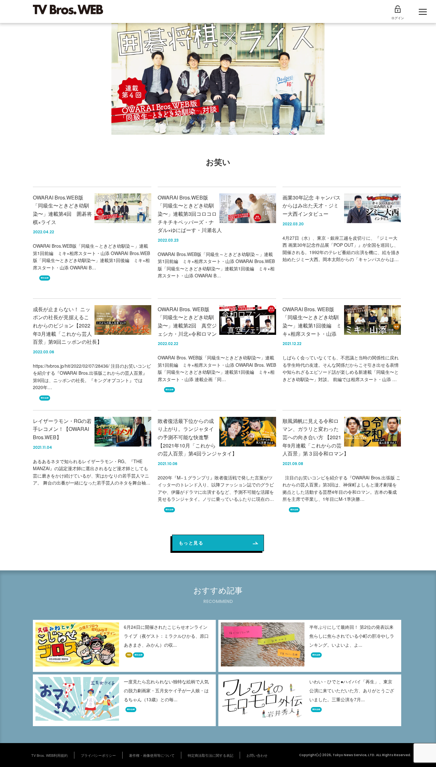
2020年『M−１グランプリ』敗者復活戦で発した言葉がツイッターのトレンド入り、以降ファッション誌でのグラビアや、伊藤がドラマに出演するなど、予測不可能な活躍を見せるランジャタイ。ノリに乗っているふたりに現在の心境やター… (216, 491)
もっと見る (191, 543)
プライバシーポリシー (98, 755)
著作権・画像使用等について (152, 755)
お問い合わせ (256, 755)
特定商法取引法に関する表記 (210, 755)
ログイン (397, 18)
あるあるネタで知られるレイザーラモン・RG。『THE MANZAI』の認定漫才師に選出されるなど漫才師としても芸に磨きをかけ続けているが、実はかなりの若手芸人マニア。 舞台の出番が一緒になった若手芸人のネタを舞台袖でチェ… (91, 475)
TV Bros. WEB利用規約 (49, 755)
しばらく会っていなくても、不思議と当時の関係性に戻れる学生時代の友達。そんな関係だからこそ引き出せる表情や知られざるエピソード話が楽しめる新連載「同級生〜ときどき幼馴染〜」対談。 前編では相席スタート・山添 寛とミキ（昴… (340, 371)
